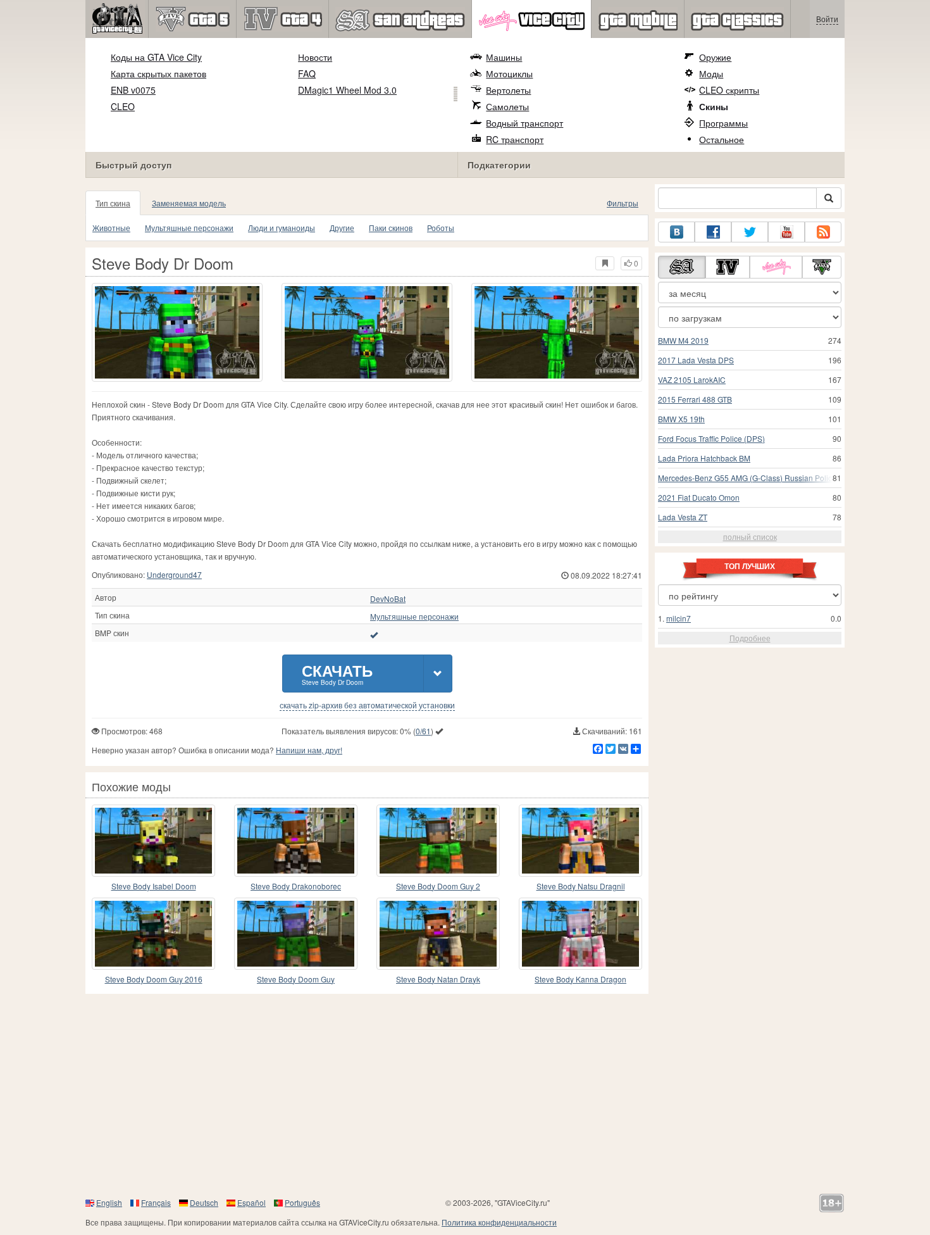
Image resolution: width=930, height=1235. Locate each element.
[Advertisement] (465, 1095)
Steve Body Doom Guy (296, 979)
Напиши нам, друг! (309, 749)
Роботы (440, 227)
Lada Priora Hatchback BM (704, 458)
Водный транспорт (524, 122)
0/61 (423, 730)
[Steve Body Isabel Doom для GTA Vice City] (153, 841)
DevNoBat (388, 599)
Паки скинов (390, 227)
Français (156, 1202)
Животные (111, 227)
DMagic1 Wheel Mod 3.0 (347, 90)
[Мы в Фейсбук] (713, 232)
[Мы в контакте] (676, 232)
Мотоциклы (509, 73)
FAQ (307, 73)
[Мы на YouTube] (786, 232)
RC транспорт (514, 139)
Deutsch (204, 1202)
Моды (711, 73)
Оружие (715, 57)
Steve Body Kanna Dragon (580, 979)
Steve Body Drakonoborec (296, 886)
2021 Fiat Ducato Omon (699, 497)
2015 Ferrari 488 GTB (695, 399)
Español (251, 1202)
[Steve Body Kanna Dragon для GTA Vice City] (580, 934)
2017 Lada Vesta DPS (696, 359)
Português (302, 1202)
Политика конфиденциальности (499, 1222)
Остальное (721, 139)
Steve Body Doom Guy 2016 (153, 979)
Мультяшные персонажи (189, 227)
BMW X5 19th (681, 418)
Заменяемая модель (189, 202)
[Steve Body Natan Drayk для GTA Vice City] (438, 934)
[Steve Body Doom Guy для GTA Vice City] (295, 934)
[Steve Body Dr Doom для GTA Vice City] (177, 332)
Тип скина (113, 202)
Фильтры (622, 202)
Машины (504, 57)
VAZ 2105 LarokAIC (692, 379)
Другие (342, 227)
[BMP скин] (374, 634)
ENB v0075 (133, 90)
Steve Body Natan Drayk (438, 979)
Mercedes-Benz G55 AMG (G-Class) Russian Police (747, 477)
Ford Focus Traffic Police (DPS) (711, 438)
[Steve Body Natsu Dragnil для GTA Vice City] (580, 841)
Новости (315, 57)
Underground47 (174, 574)
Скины (713, 106)
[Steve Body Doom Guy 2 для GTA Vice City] (438, 841)
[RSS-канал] (823, 232)
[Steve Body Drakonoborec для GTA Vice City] (295, 841)
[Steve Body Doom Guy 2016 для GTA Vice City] (153, 934)
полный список (750, 536)
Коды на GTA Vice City (156, 57)
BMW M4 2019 (683, 340)
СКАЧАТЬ (337, 673)
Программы (723, 122)
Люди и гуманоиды (281, 227)
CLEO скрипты (729, 90)
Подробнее (750, 637)
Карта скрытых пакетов (158, 73)
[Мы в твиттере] (749, 232)
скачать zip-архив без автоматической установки (367, 705)
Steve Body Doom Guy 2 (438, 886)
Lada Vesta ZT (682, 516)
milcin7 (678, 618)
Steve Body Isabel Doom (153, 886)
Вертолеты (508, 90)
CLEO (123, 106)
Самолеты (507, 106)
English (109, 1202)
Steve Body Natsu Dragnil (580, 886)
